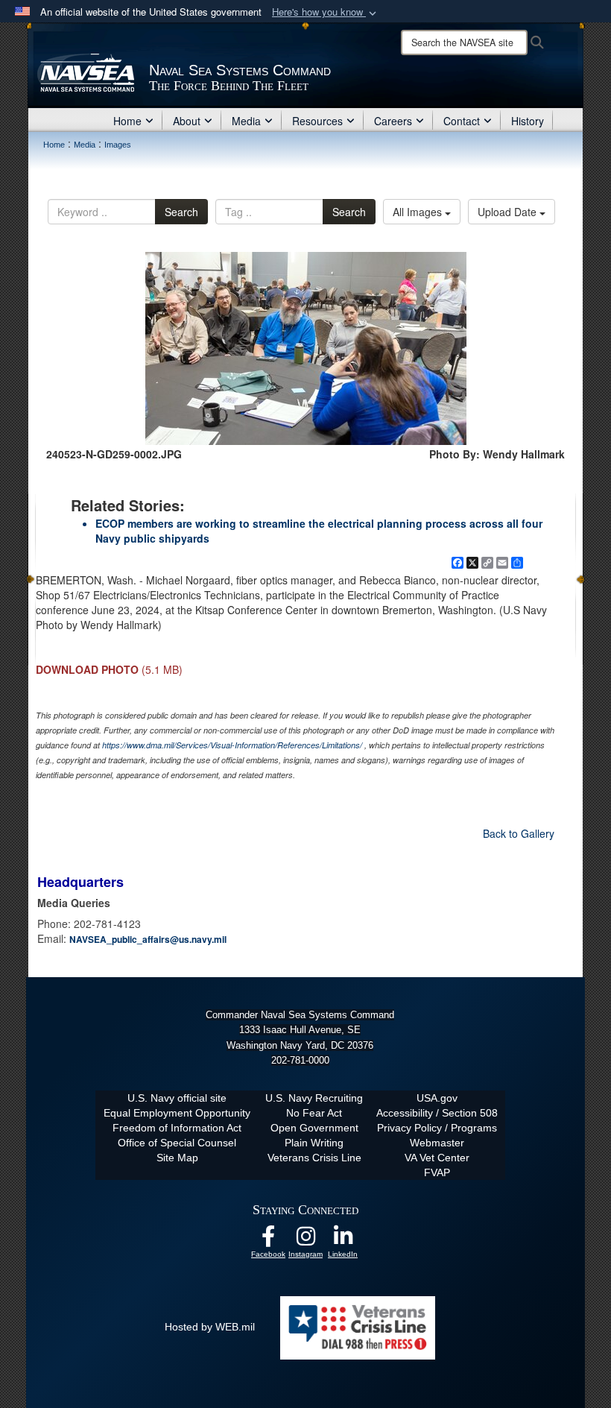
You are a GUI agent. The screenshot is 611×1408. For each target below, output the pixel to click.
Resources (317, 120)
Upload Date (508, 211)
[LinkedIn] (342, 1240)
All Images (419, 211)
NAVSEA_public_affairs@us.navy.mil (148, 939)
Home (127, 120)
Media (246, 120)
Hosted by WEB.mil (210, 1327)
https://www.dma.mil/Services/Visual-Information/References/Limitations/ (232, 745)
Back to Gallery (518, 833)
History (527, 120)
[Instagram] (305, 1240)
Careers (393, 120)
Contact (461, 120)
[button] (325, 12)
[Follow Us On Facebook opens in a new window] (268, 1240)
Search (181, 211)
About (186, 120)
